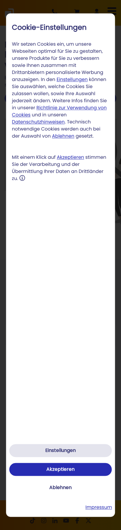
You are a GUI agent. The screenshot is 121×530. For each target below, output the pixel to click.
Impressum (98, 507)
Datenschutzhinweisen (38, 122)
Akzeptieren (70, 157)
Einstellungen (72, 79)
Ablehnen (63, 136)
